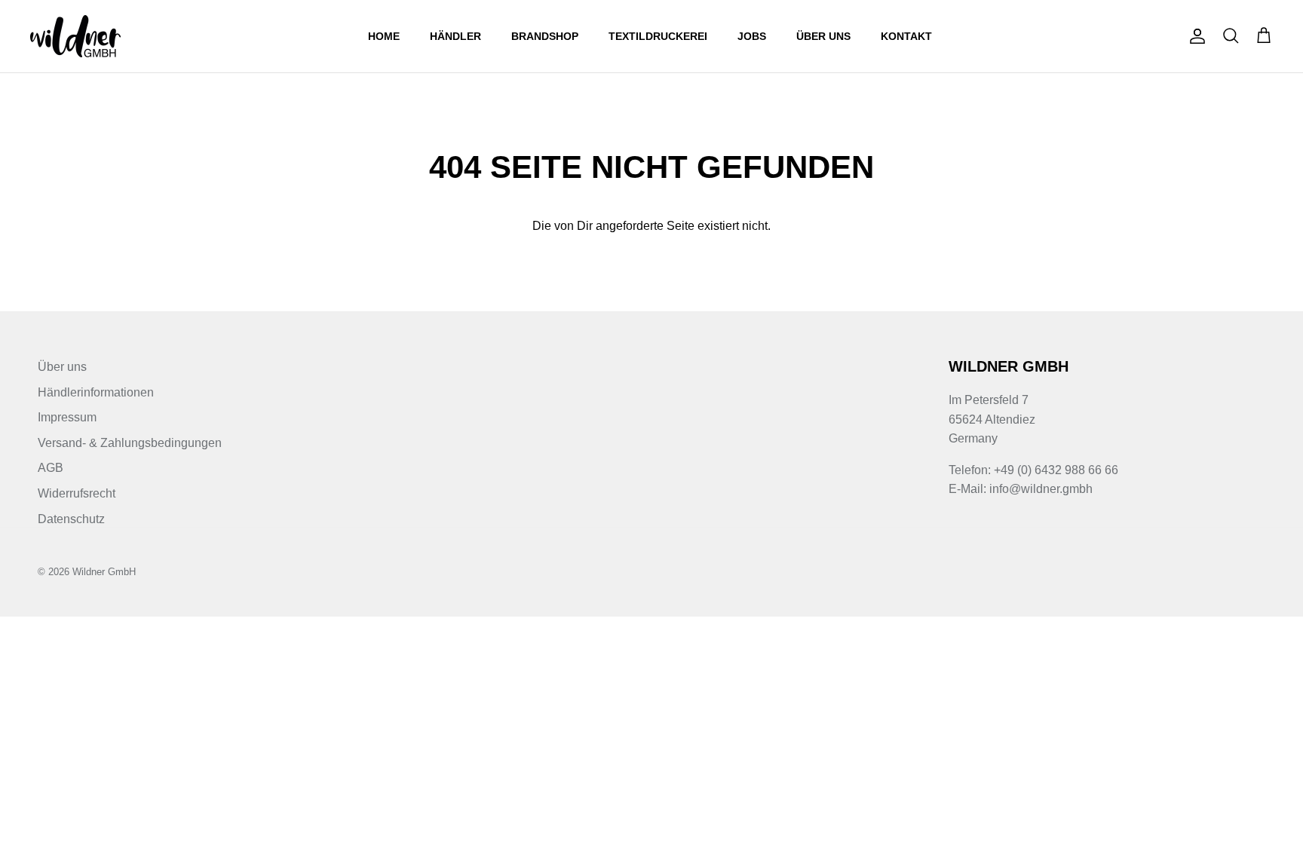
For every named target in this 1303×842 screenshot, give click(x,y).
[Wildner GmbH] (75, 36)
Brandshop (544, 36)
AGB (50, 467)
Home (384, 36)
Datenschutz (71, 519)
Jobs (751, 36)
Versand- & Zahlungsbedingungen (130, 442)
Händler (455, 36)
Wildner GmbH (104, 571)
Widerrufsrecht (76, 493)
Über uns (823, 36)
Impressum (67, 417)
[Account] (1194, 36)
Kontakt (906, 36)
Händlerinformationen (96, 392)
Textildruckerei (658, 36)
